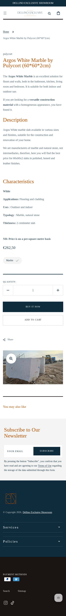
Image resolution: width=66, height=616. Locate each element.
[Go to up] (61, 611)
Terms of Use (44, 465)
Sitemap (22, 591)
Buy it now (33, 307)
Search (6, 591)
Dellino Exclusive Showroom (37, 512)
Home (6, 31)
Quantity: (9, 282)
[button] (5, 13)
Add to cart (33, 320)
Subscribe (47, 451)
